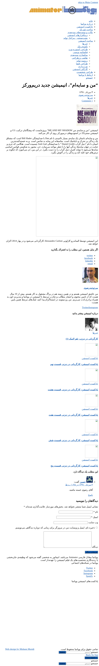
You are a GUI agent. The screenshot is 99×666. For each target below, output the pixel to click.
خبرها (90, 98)
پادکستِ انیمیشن (90, 358)
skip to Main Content (88, 2)
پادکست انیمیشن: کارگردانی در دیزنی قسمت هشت (73, 389)
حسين (83, 482)
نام (95, 512)
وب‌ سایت (93, 522)
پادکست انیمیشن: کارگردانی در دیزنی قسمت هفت (73, 415)
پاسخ (90, 495)
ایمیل (94, 517)
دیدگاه (95, 547)
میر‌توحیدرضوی (86, 95)
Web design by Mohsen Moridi (19, 649)
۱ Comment (87, 100)
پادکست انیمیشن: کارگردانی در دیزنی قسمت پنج (74, 465)
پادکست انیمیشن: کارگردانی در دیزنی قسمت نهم (74, 364)
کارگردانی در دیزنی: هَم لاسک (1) (82, 339)
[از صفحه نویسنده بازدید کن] (90, 282)
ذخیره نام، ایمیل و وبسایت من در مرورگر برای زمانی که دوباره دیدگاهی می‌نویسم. (55, 527)
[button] (89, 78)
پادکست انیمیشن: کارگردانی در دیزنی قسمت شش (73, 440)
